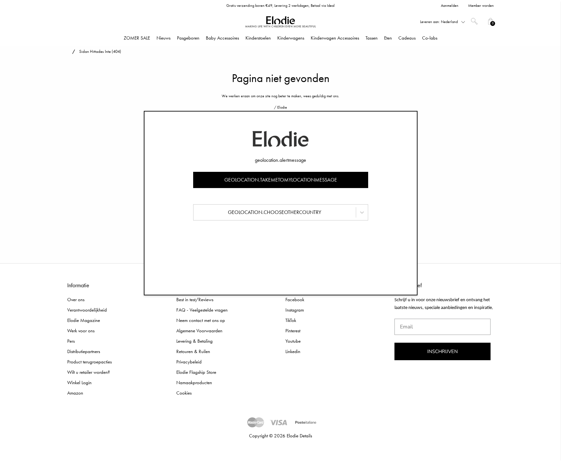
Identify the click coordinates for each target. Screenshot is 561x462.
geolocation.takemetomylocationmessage (280, 179)
